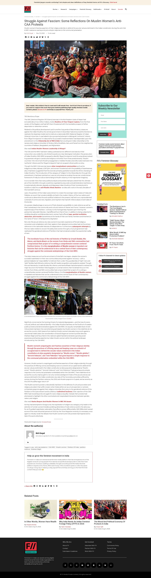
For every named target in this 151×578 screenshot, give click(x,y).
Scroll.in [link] (69, 318)
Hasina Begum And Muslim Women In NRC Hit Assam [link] (51, 401)
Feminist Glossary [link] (85, 9)
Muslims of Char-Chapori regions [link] (67, 122)
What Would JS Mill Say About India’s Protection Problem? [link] (118, 234)
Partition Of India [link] (73, 447)
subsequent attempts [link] (80, 226)
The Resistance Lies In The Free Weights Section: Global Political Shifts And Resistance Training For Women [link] (118, 210)
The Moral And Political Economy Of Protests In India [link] (109, 523)
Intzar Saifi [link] (99, 527)
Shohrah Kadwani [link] (117, 238)
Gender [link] (37, 16)
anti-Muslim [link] (51, 187)
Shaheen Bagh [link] (36, 449)
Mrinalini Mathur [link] (117, 216)
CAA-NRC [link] (52, 447)
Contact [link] (65, 548)
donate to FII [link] (42, 109)
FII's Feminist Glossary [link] (107, 161)
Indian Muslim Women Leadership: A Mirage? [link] (48, 148)
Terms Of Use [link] (111, 548)
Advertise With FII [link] (91, 545)
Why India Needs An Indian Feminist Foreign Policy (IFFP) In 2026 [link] (74, 523)
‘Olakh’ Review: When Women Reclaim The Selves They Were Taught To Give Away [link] (117, 222)
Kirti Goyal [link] (29, 33)
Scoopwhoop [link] (46, 422)
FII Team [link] (115, 247)
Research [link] (64, 9)
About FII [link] (66, 545)
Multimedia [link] (97, 9)
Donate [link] (120, 9)
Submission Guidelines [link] (70, 551)
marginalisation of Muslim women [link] (61, 246)
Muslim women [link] (61, 447)
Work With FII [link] (89, 551)
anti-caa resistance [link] (41, 447)
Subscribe (103, 134)
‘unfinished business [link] (64, 391)
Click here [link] (113, 2)
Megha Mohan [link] (31, 525)
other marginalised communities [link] (63, 166)
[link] (148, 175)
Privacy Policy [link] (111, 551)
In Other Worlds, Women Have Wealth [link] (40, 522)
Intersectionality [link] (28, 16)
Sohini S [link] (114, 228)
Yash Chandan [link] (66, 527)
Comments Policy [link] (113, 545)
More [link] (113, 9)
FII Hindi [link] (106, 9)
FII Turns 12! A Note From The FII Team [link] (116, 244)
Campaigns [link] (73, 9)
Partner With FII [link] (90, 548)
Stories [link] (55, 9)
